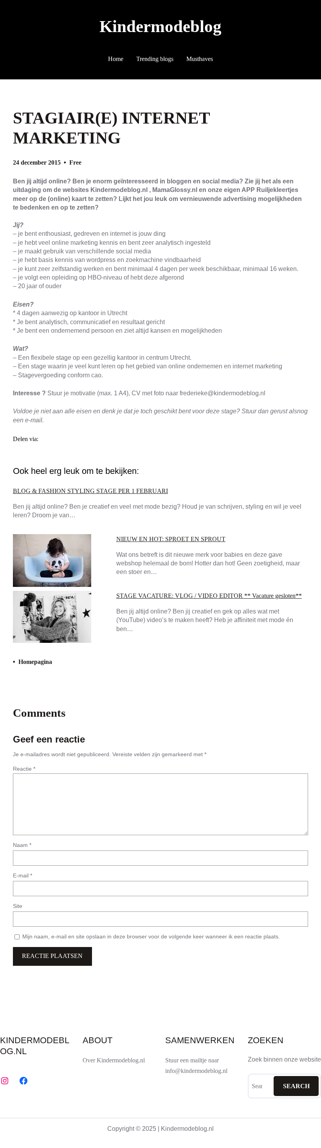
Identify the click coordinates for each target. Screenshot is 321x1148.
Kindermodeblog (160, 26)
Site (17, 906)
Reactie (24, 769)
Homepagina (35, 661)
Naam (22, 845)
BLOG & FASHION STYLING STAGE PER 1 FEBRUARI (90, 491)
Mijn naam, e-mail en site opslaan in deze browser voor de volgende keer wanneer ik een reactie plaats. (151, 936)
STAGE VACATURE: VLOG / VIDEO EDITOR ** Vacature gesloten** (209, 595)
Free (75, 162)
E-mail (22, 875)
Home (115, 59)
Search (296, 1086)
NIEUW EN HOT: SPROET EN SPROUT (170, 539)
